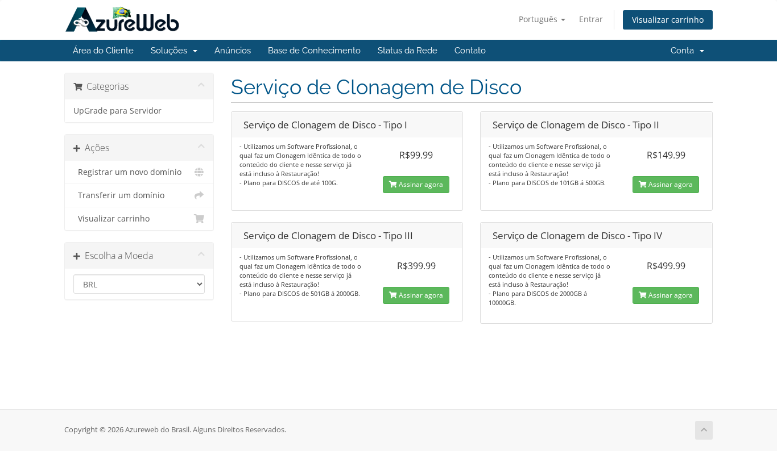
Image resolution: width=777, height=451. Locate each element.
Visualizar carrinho (668, 19)
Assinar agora (420, 184)
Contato (470, 50)
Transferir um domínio (118, 195)
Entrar (591, 19)
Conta (685, 50)
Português (539, 19)
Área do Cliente (103, 50)
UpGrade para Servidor (117, 111)
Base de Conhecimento (314, 50)
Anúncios (232, 50)
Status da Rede (407, 50)
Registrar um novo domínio (127, 172)
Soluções (171, 50)
